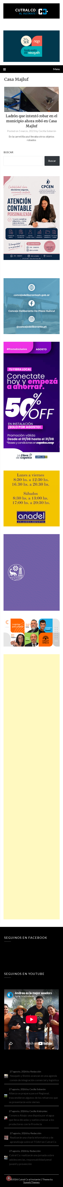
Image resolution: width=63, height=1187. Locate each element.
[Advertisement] (32, 786)
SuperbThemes (31, 1182)
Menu (56, 69)
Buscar (8, 152)
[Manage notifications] (8, 1178)
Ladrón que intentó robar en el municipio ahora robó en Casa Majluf (31, 121)
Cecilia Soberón (47, 130)
